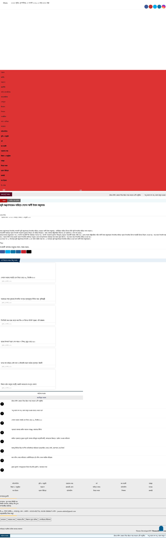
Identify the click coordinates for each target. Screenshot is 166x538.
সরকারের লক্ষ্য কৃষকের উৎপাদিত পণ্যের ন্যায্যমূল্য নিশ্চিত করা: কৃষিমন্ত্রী (23, 299)
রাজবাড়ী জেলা (69, 487)
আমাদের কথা (11, 519)
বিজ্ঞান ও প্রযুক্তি (6, 156)
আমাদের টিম (20, 519)
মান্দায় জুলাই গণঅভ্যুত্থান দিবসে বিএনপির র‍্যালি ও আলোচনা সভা (29, 467)
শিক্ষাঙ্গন (3, 112)
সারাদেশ (3, 82)
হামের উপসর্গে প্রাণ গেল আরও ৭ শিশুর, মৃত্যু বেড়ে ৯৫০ (18, 341)
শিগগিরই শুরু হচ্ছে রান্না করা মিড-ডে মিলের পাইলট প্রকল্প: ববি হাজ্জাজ (22, 320)
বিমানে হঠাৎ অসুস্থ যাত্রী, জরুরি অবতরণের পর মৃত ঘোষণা (18, 384)
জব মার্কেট (3, 146)
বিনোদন (3, 107)
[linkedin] (164, 7)
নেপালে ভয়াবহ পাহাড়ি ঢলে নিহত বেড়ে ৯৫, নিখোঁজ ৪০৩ (18, 277)
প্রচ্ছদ (3, 72)
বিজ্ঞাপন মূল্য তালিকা (31, 519)
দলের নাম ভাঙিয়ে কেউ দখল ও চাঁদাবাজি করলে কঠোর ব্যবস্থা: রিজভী (21, 363)
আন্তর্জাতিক (4, 97)
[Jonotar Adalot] (77, 46)
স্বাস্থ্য (2, 161)
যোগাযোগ (3, 519)
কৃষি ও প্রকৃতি (5, 136)
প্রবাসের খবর (4, 151)
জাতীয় (2, 77)
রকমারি (3, 175)
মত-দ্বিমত (4, 180)
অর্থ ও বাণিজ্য (5, 121)
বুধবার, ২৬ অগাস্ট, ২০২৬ (6, 281)
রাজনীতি (3, 87)
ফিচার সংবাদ (4, 166)
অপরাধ (150, 487)
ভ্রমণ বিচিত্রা (4, 171)
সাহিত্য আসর (96, 487)
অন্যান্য (3, 126)
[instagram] (155, 7)
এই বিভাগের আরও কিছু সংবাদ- (9, 260)
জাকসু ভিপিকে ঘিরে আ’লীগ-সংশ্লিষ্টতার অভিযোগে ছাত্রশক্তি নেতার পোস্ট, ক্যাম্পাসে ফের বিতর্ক (38, 448)
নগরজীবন (3, 116)
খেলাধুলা (3, 102)
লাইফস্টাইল (4, 131)
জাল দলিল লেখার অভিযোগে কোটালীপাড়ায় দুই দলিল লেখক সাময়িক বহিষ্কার (32, 457)
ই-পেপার (3, 185)
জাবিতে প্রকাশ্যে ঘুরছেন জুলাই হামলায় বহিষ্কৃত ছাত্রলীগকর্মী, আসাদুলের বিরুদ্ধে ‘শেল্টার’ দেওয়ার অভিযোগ (41, 438)
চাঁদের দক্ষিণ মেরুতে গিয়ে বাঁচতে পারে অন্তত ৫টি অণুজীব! (116, 195)
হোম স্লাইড (16, 200)
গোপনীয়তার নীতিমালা (45, 519)
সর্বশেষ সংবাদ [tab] (41, 393)
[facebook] (146, 7)
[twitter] (159, 7)
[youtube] (151, 7)
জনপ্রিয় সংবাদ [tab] (41, 398)
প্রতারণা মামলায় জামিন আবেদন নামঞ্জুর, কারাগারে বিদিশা (27, 429)
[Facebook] (2, 251)
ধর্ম (1, 141)
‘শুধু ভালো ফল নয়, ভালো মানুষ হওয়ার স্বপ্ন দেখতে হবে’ (27, 410)
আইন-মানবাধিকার (5, 92)
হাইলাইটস (123, 487)
